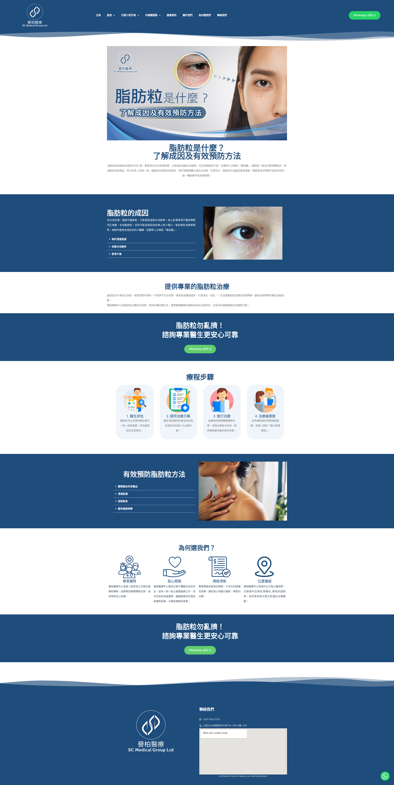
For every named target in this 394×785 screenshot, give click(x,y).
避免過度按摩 (125, 508)
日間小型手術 (128, 15)
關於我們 (188, 15)
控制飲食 (123, 501)
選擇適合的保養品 (128, 486)
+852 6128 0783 (211, 719)
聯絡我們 (222, 15)
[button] (151, 239)
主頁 (98, 15)
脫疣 (109, 15)
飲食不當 (117, 254)
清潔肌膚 (123, 493)
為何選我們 (205, 15)
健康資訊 (172, 15)
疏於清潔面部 (119, 239)
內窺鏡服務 (151, 15)
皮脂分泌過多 (119, 246)
